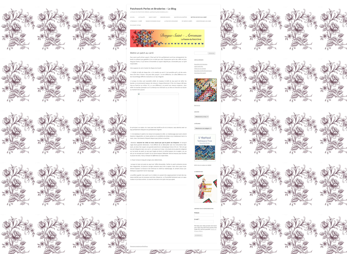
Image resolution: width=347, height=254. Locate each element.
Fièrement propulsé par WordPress (139, 246)
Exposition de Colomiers (200, 64)
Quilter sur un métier (180, 17)
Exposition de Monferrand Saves (203, 71)
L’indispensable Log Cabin (203, 21)
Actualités (142, 17)
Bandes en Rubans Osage (153, 21)
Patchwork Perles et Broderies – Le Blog (153, 8)
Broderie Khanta (165, 17)
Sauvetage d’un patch (200, 73)
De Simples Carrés (187, 21)
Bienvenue (197, 105)
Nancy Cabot (152, 17)
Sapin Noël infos (198, 66)
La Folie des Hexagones (171, 21)
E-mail (196, 219)
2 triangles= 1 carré (136, 21)
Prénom (196, 213)
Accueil (132, 17)
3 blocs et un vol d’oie (200, 68)
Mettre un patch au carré (198, 17)
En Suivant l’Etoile (135, 25)
